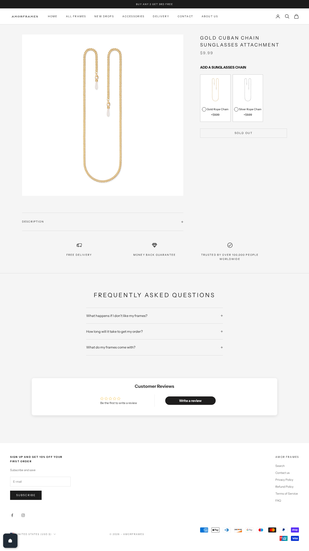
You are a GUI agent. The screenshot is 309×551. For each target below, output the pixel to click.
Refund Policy (284, 487)
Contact (185, 16)
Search (280, 466)
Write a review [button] (190, 401)
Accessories (133, 16)
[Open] (10, 541)
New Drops (104, 16)
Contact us (282, 473)
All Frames (76, 16)
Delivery (161, 16)
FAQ (278, 500)
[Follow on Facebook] (12, 515)
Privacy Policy (284, 480)
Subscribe (26, 495)
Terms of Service (286, 493)
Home (53, 16)
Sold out (243, 133)
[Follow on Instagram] (23, 515)
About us (210, 16)
